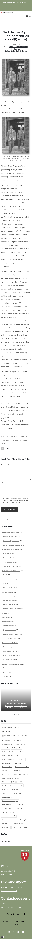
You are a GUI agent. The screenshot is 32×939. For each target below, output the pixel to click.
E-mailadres (5, 491)
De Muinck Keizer (12, 436)
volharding (23, 820)
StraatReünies (7, 797)
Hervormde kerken (9, 604)
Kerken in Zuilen (8, 592)
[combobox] (16, 841)
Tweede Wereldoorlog (10, 566)
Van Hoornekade (8, 812)
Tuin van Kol (6, 808)
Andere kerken (8, 596)
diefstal (21, 759)
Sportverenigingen (9, 659)
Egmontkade (7, 763)
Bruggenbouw (7, 744)
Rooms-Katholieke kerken (12, 608)
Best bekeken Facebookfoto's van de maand (15, 736)
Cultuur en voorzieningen (11, 533)
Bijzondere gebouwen (10, 668)
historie (5, 771)
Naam (3, 483)
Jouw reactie (5, 465)
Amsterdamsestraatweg (10, 727)
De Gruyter (16, 748)
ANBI (23, 914)
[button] (12, 714)
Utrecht (15, 440)
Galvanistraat (7, 767)
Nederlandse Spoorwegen (10, 778)
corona (5, 748)
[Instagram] (13, 932)
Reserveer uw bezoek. (9, 891)
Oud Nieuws (7, 786)
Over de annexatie (9, 562)
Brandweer (6, 740)
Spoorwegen (17, 789)
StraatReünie (16, 793)
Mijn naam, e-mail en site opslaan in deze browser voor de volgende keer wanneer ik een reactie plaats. (15, 500)
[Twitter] (18, 932)
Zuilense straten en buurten (12, 664)
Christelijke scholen (10, 625)
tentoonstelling (7, 805)
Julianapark (16, 771)
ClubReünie (20, 744)
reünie (5, 789)
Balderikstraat (7, 731)
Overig (4, 613)
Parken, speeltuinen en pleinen (13, 545)
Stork (5, 793)
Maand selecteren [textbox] (9, 841)
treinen (20, 805)
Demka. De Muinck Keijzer (11, 755)
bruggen (17, 740)
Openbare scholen (9, 630)
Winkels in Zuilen (9, 587)
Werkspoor (23, 440)
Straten (6, 676)
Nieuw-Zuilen (7, 558)
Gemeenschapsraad (22, 767)
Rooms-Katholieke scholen (12, 634)
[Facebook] (8, 932)
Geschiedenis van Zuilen (10, 550)
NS (20, 782)
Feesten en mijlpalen (10, 536)
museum (6, 774)
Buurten (6, 672)
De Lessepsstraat (8, 752)
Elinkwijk (18, 763)
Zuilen (3, 443)
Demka (17, 49)
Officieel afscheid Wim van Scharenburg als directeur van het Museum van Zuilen (16, 706)
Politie (19, 786)
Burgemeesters (8, 553)
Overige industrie (9, 579)
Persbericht (6, 617)
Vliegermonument (8, 820)
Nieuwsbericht (6, 440)
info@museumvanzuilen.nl (11, 907)
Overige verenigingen (10, 655)
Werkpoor (6, 823)
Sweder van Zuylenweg (10, 801)
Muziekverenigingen (10, 651)
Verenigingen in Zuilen (10, 643)
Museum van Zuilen (21, 774)
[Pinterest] (23, 932)
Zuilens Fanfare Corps (20, 827)
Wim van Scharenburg (18, 47)
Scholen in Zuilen (8, 622)
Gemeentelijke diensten (11, 541)
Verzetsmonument (8, 816)
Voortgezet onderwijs (10, 638)
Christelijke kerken (9, 600)
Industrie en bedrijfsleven (16, 51)
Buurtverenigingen (9, 647)
